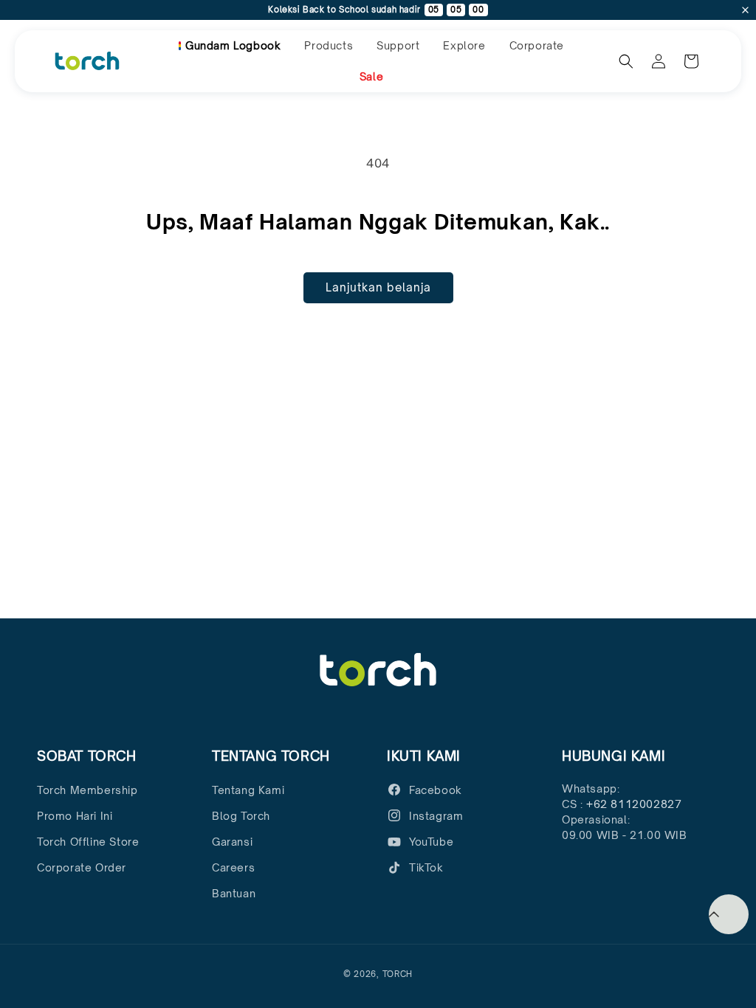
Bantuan (233, 893)
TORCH (397, 974)
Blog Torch (241, 815)
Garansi (232, 841)
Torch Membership (87, 790)
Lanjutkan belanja (378, 287)
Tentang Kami (248, 790)
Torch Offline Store (88, 841)
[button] (328, 45)
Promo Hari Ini (74, 815)
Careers (233, 867)
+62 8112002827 (633, 804)
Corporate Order (81, 867)
